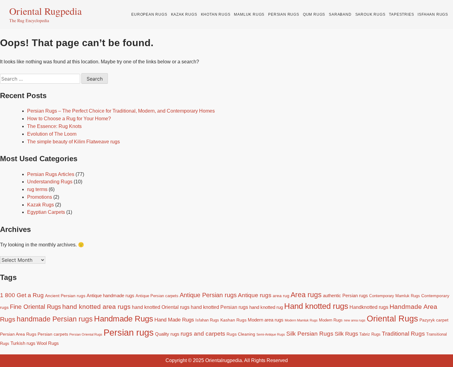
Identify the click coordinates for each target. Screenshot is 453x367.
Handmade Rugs (123, 318)
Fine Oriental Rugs (35, 306)
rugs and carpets (203, 333)
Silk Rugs (346, 334)
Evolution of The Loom (51, 134)
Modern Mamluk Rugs (301, 320)
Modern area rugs (266, 319)
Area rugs (306, 295)
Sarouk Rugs (370, 14)
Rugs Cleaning (240, 334)
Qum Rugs (314, 14)
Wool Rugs (48, 343)
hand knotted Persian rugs (219, 307)
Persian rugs (129, 332)
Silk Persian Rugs (309, 333)
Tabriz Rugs (370, 334)
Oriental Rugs (392, 318)
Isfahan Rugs (433, 14)
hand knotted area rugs (96, 306)
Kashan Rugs (233, 319)
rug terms (37, 189)
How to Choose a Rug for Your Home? (69, 118)
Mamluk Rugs (249, 14)
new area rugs (354, 320)
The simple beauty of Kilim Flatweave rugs (73, 141)
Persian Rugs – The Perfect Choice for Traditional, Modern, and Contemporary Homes (121, 111)
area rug (281, 295)
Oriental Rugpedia (45, 11)
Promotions (39, 197)
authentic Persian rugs (345, 295)
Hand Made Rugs (174, 320)
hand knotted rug (266, 307)
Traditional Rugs (403, 333)
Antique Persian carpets (157, 296)
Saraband (340, 14)
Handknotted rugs (368, 307)
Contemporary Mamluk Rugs (394, 296)
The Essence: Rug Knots (54, 126)
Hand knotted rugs (316, 306)
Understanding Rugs (49, 181)
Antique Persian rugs (208, 295)
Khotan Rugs (216, 14)
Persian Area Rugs (18, 334)
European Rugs (149, 14)
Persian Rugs (283, 14)
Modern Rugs (331, 320)
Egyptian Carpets (46, 212)
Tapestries (401, 14)
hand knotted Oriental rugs (161, 307)
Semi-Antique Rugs (270, 334)
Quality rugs (167, 334)
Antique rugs (254, 295)
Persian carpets (53, 334)
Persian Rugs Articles (50, 174)
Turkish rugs (22, 343)
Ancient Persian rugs (65, 295)
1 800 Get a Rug (22, 295)
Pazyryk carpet (433, 319)
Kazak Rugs (184, 14)
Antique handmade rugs (110, 295)
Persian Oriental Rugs (85, 334)
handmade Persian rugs (55, 319)
